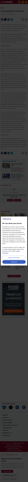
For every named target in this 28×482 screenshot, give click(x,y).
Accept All (14, 262)
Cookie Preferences (14, 257)
